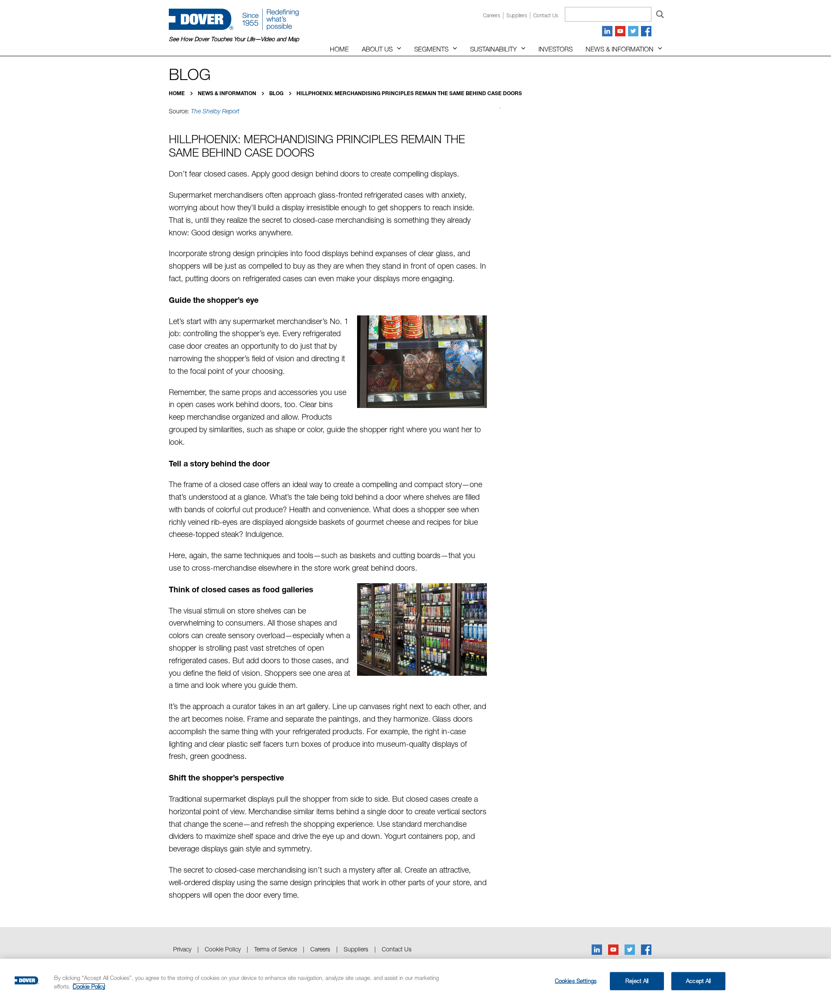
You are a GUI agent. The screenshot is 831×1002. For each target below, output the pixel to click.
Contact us (545, 15)
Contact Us (397, 949)
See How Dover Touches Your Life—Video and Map (234, 38)
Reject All (636, 980)
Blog (277, 93)
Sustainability (493, 49)
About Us (377, 49)
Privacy (182, 949)
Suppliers (516, 15)
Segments (431, 49)
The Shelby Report (215, 111)
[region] (415, 980)
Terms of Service (275, 949)
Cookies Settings (575, 980)
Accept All (698, 980)
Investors (555, 49)
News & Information (620, 49)
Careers (491, 15)
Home (339, 49)
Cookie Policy (223, 949)
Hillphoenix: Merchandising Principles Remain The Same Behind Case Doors (409, 93)
